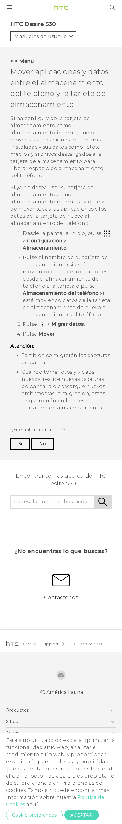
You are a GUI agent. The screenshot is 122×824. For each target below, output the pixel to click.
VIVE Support (43, 644)
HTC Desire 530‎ (85, 644)
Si (20, 443)
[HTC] (61, 7)
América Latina (64, 692)
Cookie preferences (34, 815)
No (42, 443)
